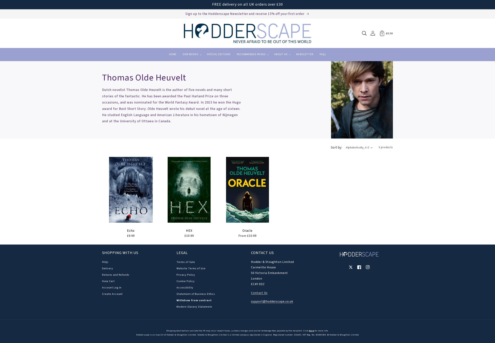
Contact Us (259, 293)
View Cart (108, 281)
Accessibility (185, 288)
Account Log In (111, 288)
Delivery (107, 268)
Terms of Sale (186, 262)
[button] (364, 33)
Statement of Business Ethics (196, 294)
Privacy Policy (186, 275)
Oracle (247, 231)
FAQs (105, 262)
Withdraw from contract (194, 300)
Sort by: (336, 147)
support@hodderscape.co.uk (272, 301)
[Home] (247, 33)
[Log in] (372, 33)
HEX (189, 231)
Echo (131, 231)
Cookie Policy (186, 281)
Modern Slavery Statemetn (194, 307)
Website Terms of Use (191, 268)
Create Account (112, 294)
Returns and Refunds (115, 275)
